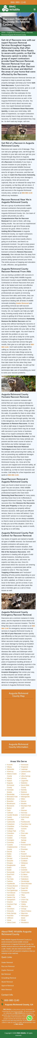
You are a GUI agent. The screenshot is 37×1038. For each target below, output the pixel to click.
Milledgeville (25, 796)
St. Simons (24, 877)
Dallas (9, 854)
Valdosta (24, 902)
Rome (23, 851)
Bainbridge (10, 794)
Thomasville (25, 893)
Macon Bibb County (25, 786)
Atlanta (9, 778)
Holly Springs (11, 913)
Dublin (9, 867)
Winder (23, 920)
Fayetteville (11, 883)
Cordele (9, 838)
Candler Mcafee (12, 815)
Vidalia (23, 904)
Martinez (24, 792)
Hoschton (10, 915)
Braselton (10, 801)
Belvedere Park (12, 796)
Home (3, 32)
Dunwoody (10, 872)
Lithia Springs (25, 776)
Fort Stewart (11, 893)
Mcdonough (25, 794)
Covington (10, 840)
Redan (23, 842)
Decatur (9, 858)
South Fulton (25, 872)
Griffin (9, 906)
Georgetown (11, 899)
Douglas (10, 863)
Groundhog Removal (8, 978)
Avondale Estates (10, 791)
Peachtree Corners (24, 827)
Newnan (24, 810)
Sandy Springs (26, 856)
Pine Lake (24, 833)
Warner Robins (26, 911)
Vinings (23, 909)
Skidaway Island (24, 864)
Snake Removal (7, 962)
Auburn (9, 780)
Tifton (23, 895)
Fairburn (10, 881)
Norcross (24, 812)
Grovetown (10, 909)
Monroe (23, 801)
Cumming (10, 842)
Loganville (24, 780)
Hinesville (10, 911)
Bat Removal (6, 974)
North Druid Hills (25, 818)
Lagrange (24, 769)
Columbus (10, 833)
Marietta (23, 790)
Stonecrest (24, 886)
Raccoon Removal (7, 966)
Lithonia (23, 778)
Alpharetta (10, 769)
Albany (9, 767)
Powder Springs (23, 839)
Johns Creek (11, 922)
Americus (10, 771)
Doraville (10, 861)
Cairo (9, 810)
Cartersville (11, 822)
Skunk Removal (7, 982)
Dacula (9, 851)
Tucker (23, 897)
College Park (11, 831)
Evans (9, 877)
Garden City (11, 897)
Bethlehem (10, 799)
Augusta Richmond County (16, 32)
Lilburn (23, 774)
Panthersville (25, 822)
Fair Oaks (10, 879)
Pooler (23, 835)
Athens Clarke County (12, 775)
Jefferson (10, 918)
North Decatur (25, 815)
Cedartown (10, 824)
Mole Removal (6, 989)
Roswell (24, 854)
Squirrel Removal (7, 986)
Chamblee (10, 826)
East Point (10, 874)
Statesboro (24, 879)
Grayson (10, 902)
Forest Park (11, 888)
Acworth (10, 764)
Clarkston (10, 828)
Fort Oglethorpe (12, 890)
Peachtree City (26, 824)
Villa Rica (24, 906)
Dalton (9, 856)
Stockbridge (25, 881)
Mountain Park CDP (26, 807)
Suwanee (24, 890)
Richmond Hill (26, 844)
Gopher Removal (7, 970)
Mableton (24, 783)
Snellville (24, 870)
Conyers (10, 835)
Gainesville (11, 895)
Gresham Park (12, 904)
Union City (24, 899)
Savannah (24, 858)
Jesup (9, 920)
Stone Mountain (26, 883)
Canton (9, 817)
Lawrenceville (25, 771)
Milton (23, 799)
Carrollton (10, 819)
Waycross (24, 913)
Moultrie (23, 803)
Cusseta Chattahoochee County (12, 847)
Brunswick (10, 806)
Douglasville (11, 865)
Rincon (23, 847)
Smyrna (23, 867)
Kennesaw (24, 764)
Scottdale (24, 861)
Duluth (9, 870)
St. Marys (24, 874)
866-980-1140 (18, 2)
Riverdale (24, 849)
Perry (23, 831)
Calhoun (10, 812)
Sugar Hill (24, 888)
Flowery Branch (12, 886)
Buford (9, 808)
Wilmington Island (25, 917)
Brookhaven (11, 803)
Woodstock (25, 922)
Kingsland (24, 767)
